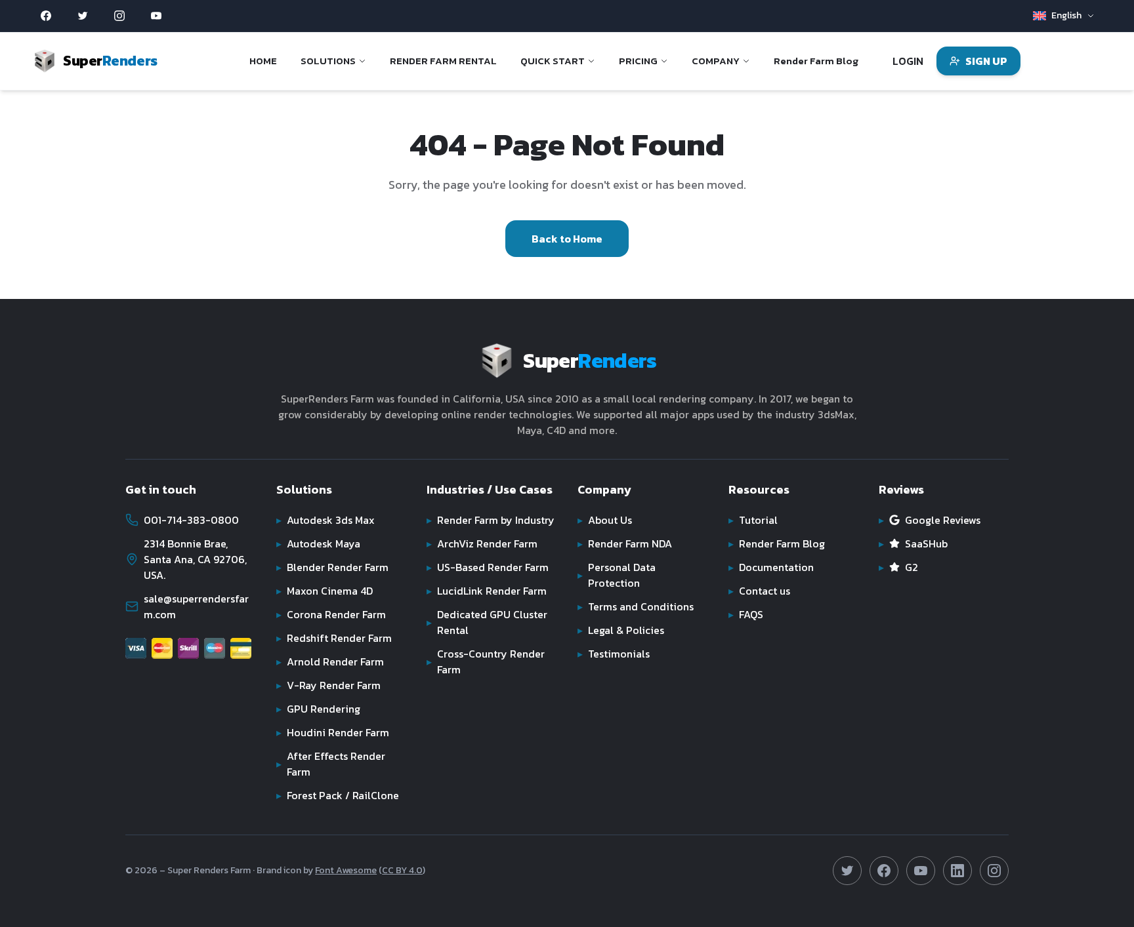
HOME (263, 60)
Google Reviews (929, 520)
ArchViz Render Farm (482, 543)
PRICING (638, 60)
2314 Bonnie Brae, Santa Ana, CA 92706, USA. (195, 559)
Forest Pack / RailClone (337, 795)
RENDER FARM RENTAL (443, 60)
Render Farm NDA (625, 543)
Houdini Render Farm (332, 732)
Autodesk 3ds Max (325, 520)
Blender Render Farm (332, 567)
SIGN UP (986, 61)
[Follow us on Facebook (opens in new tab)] (884, 870)
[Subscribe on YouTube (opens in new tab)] (920, 870)
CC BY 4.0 (402, 870)
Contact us (759, 591)
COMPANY (716, 60)
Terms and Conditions (636, 606)
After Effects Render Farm (330, 763)
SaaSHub (913, 543)
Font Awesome (346, 870)
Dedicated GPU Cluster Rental (487, 622)
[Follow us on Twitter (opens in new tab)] (847, 870)
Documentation (771, 567)
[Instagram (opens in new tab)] (119, 15)
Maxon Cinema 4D (324, 591)
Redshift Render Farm (334, 638)
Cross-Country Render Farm (486, 661)
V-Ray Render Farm (328, 685)
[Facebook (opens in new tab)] (46, 15)
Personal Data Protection (617, 575)
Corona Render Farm (331, 614)
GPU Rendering (318, 709)
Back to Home (567, 239)
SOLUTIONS (328, 60)
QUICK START (552, 60)
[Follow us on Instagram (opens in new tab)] (994, 870)
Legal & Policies (621, 630)
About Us (605, 520)
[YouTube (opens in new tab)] (156, 15)
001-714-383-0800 (191, 520)
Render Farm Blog (816, 60)
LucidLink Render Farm (487, 591)
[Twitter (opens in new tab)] (82, 15)
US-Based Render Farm (488, 567)
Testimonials (614, 653)
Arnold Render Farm (330, 661)
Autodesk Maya (318, 543)
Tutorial (753, 520)
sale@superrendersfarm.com (196, 606)
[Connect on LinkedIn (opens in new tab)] (957, 870)
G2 (898, 567)
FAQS (745, 614)
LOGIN (907, 61)
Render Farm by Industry (491, 520)
